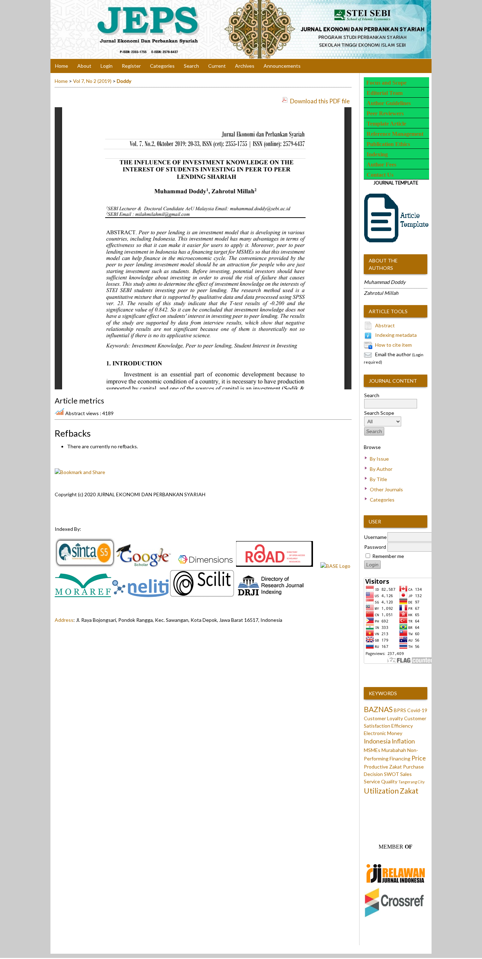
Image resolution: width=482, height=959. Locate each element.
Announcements (282, 66)
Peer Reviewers (385, 113)
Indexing (377, 154)
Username (375, 537)
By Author (381, 469)
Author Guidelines (389, 103)
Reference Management (395, 134)
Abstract (385, 325)
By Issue (379, 459)
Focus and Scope (386, 83)
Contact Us (380, 175)
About (84, 66)
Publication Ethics (388, 144)
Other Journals (386, 489)
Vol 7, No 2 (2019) (92, 81)
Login (107, 66)
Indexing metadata (396, 335)
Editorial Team (385, 93)
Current (217, 66)
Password (375, 547)
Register (131, 66)
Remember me (388, 556)
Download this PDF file (320, 101)
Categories (382, 500)
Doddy (124, 81)
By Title (378, 479)
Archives (244, 66)
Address (64, 620)
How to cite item (393, 345)
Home (61, 66)
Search (191, 66)
